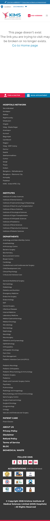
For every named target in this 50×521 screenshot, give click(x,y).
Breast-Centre (8, 259)
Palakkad (6, 180)
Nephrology (7, 331)
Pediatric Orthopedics (11, 369)
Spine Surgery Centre (10, 397)
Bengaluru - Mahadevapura (13, 171)
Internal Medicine (9, 312)
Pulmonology (8, 387)
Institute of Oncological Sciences (15, 212)
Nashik (5, 152)
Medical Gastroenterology (12, 318)
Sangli (5, 162)
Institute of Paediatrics (11, 222)
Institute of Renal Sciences (12, 225)
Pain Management (9, 356)
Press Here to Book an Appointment (34, 2)
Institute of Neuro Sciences (13, 209)
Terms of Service (11, 442)
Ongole (5, 124)
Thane (5, 165)
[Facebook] (14, 462)
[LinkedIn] (35, 462)
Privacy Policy (10, 431)
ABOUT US (8, 427)
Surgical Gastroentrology (12, 400)
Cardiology (7, 262)
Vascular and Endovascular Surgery (16, 413)
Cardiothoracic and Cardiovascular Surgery (18, 265)
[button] (20, 6)
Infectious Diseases (10, 309)
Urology (6, 409)
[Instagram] (25, 462)
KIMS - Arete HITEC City (11, 184)
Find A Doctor (8, 422)
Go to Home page (25, 45)
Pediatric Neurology (10, 365)
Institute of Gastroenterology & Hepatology (18, 203)
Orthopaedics (8, 347)
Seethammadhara (9, 155)
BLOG (6, 446)
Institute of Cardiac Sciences (13, 196)
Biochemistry (8, 253)
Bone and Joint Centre (11, 256)
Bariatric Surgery (9, 249)
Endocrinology (8, 300)
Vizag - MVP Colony (10, 146)
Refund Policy (10, 439)
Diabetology (7, 287)
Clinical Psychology (10, 271)
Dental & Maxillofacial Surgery (13, 281)
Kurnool (6, 133)
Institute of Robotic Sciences (13, 231)
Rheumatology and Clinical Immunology (18, 394)
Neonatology (7, 328)
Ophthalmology (9, 344)
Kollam (5, 168)
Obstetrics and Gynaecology (13, 340)
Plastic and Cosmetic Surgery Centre (16, 381)
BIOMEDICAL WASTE (13, 450)
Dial (13, 2)
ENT (4, 303)
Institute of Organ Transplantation (15, 215)
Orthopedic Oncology (11, 350)
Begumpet (7, 136)
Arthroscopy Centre (10, 246)
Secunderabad (8, 108)
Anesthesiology (8, 243)
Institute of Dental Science (12, 200)
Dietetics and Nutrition (11, 290)
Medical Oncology (9, 322)
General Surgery (9, 306)
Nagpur (5, 143)
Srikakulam (7, 121)
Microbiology (7, 325)
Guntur (5, 158)
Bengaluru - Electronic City (13, 174)
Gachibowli (7, 140)
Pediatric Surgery (9, 375)
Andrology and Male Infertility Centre (16, 240)
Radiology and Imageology (13, 391)
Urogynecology (8, 406)
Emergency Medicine (10, 293)
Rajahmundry (8, 118)
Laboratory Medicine (10, 315)
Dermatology (8, 284)
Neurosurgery (8, 337)
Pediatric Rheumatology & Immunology (17, 372)
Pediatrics (6, 378)
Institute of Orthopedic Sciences (14, 218)
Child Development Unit (12, 268)
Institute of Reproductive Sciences (15, 228)
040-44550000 (36, 15)
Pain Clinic (7, 353)
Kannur (5, 149)
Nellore (5, 114)
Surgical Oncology (9, 403)
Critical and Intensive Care (12, 275)
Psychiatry (7, 384)
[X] (19, 462)
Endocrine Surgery (10, 296)
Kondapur (6, 111)
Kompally (6, 177)
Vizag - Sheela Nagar (10, 127)
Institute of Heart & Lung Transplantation (18, 206)
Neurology (7, 334)
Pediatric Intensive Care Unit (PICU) (16, 359)
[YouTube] (30, 462)
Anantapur (7, 130)
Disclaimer (8, 435)
